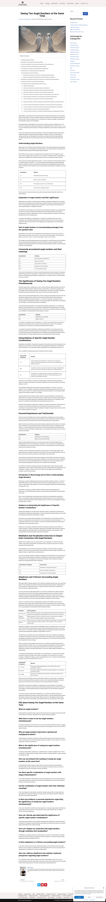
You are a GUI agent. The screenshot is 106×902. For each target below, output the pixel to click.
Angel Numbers (54, 3)
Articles (42, 3)
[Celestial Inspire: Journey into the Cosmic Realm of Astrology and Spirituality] (22, 3)
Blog (71, 68)
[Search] (86, 3)
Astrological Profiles (74, 56)
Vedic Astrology (70, 3)
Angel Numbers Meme (75, 29)
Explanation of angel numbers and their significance (32, 62)
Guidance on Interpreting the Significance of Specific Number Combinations (39, 77)
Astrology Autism (73, 22)
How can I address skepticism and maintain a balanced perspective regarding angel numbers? (44, 111)
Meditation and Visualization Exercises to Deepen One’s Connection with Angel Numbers (40, 79)
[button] (103, 888)
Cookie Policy (86, 899)
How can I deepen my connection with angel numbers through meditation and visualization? (43, 106)
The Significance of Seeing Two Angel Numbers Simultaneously (34, 68)
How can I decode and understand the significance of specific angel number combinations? (42, 104)
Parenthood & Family (74, 79)
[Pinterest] (45, 884)
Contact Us (83, 3)
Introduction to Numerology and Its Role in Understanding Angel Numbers (38, 75)
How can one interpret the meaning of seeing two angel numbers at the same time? (41, 94)
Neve (19, 900)
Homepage (21, 19)
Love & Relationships (74, 72)
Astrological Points (74, 54)
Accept (79, 897)
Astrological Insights (74, 49)
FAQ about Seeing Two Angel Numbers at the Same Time (34, 83)
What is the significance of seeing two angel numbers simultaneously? (38, 92)
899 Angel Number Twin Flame (77, 31)
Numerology (62, 3)
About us (77, 3)
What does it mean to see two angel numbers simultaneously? (36, 88)
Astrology (47, 3)
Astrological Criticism (74, 47)
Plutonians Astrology (74, 27)
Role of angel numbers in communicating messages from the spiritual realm (37, 64)
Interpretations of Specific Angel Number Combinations (33, 70)
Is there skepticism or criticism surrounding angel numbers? (37, 109)
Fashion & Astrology (67, 895)
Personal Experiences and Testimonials (29, 72)
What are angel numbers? (28, 85)
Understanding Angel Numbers (27, 59)
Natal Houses (73, 74)
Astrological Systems (74, 59)
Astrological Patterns (74, 52)
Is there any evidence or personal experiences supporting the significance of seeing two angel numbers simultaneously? (44, 101)
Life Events (72, 70)
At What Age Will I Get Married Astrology (79, 25)
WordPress (29, 900)
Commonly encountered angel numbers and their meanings (33, 66)
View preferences (99, 897)
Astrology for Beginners (75, 63)
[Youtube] (42, 884)
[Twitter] (38, 884)
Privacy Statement (92, 899)
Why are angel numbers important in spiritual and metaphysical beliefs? (38, 90)
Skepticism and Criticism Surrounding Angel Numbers (32, 81)
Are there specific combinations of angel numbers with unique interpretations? (40, 96)
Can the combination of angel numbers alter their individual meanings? (38, 98)
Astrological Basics (74, 45)
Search (71, 11)
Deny (89, 897)
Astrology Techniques (75, 65)
